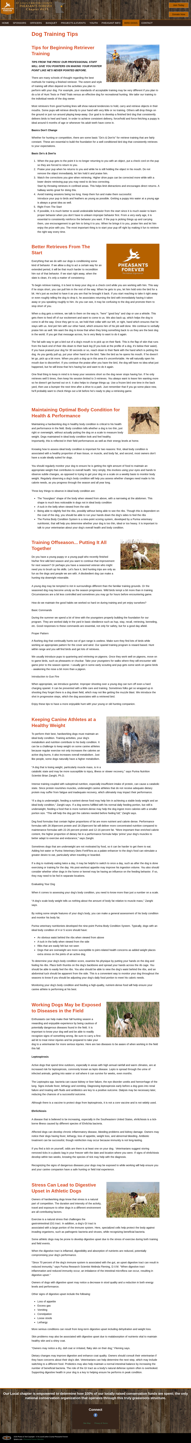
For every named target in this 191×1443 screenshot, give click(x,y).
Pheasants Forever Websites (34, 1439)
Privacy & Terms (101, 1423)
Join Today (178, 5)
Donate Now (178, 14)
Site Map (87, 1423)
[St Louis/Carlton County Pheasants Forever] (7, 10)
